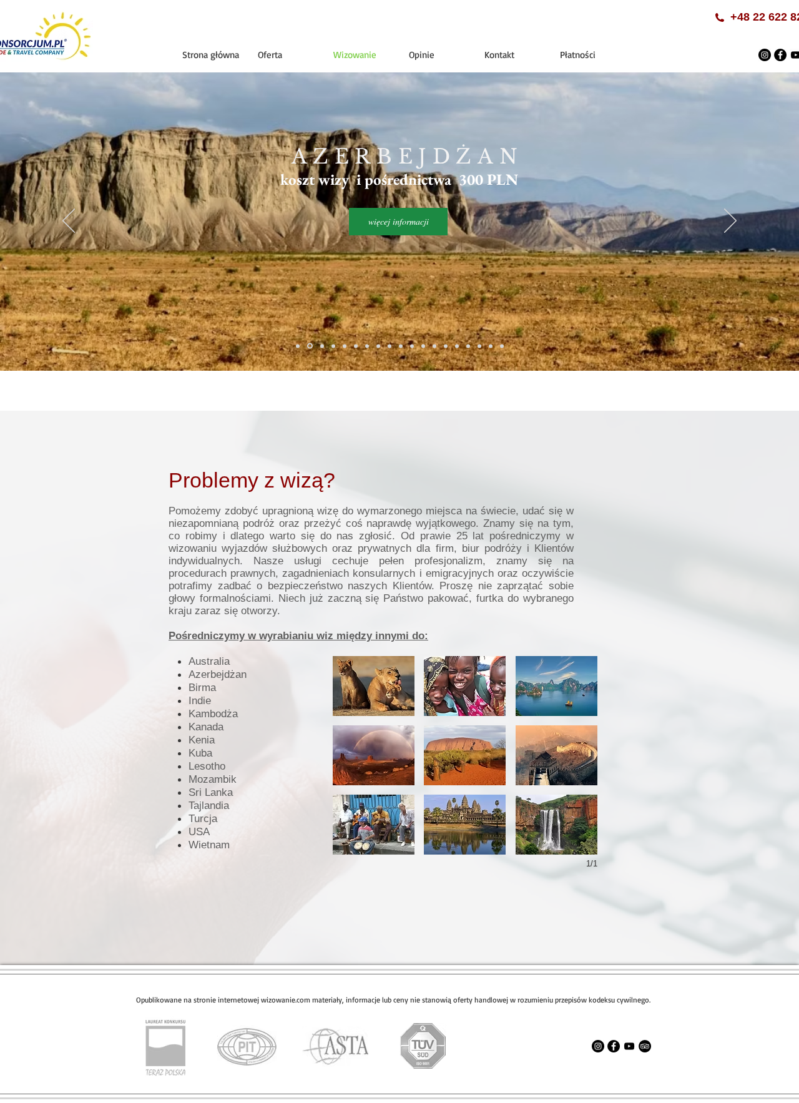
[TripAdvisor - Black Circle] (645, 1046)
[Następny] (730, 221)
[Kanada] (378, 346)
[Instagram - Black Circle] (764, 55)
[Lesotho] (412, 346)
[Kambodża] (367, 346)
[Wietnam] (479, 346)
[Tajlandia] (457, 346)
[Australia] (298, 346)
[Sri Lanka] (446, 346)
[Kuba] (401, 346)
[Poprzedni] (68, 221)
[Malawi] (423, 346)
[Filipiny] (344, 346)
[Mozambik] (434, 346)
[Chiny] (333, 346)
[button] (373, 686)
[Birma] (322, 346)
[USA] (468, 346)
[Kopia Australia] (491, 346)
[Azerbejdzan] (310, 346)
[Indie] (356, 346)
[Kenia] (389, 346)
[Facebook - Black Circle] (780, 55)
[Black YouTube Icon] (629, 1046)
